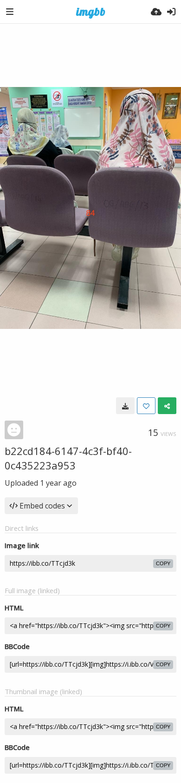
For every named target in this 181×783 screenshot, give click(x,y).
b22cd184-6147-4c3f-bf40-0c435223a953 (68, 458)
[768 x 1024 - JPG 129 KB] (125, 405)
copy (163, 563)
